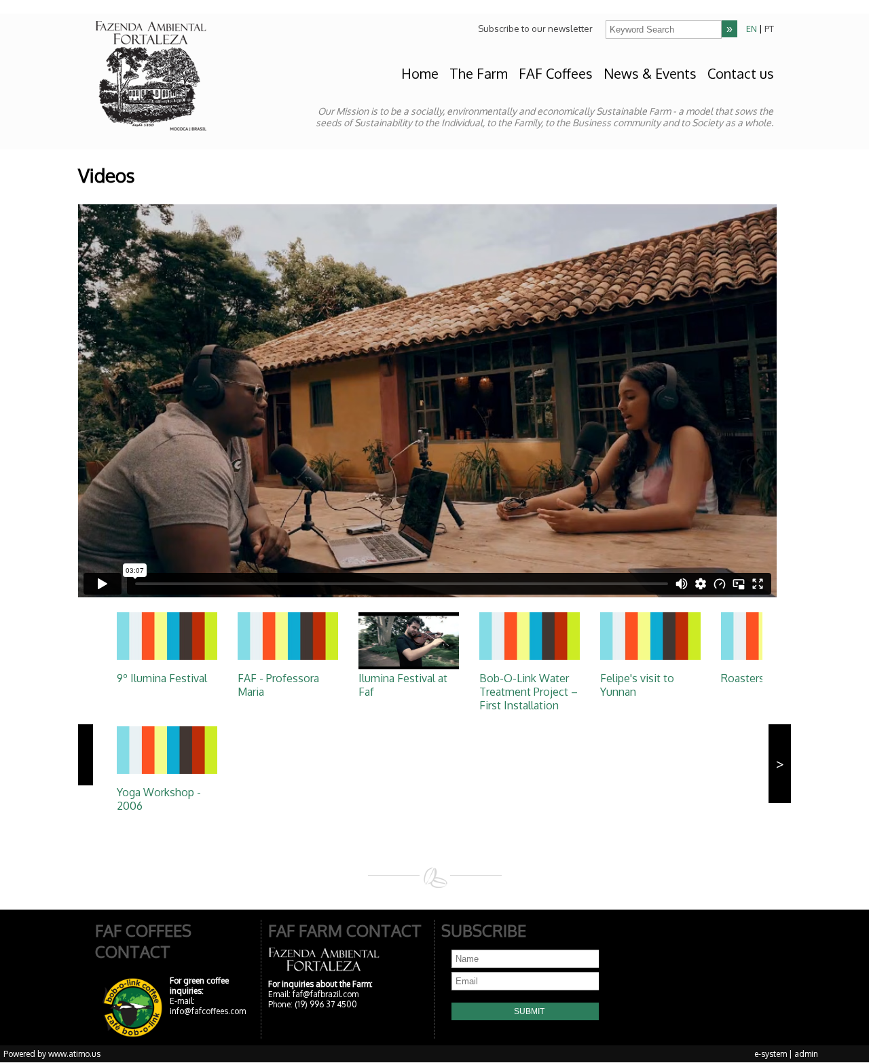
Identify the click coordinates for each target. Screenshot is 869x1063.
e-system (770, 1054)
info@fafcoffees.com (208, 1011)
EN (751, 28)
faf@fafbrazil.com (325, 994)
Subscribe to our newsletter (535, 28)
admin (806, 1054)
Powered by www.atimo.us (51, 1054)
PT (769, 28)
